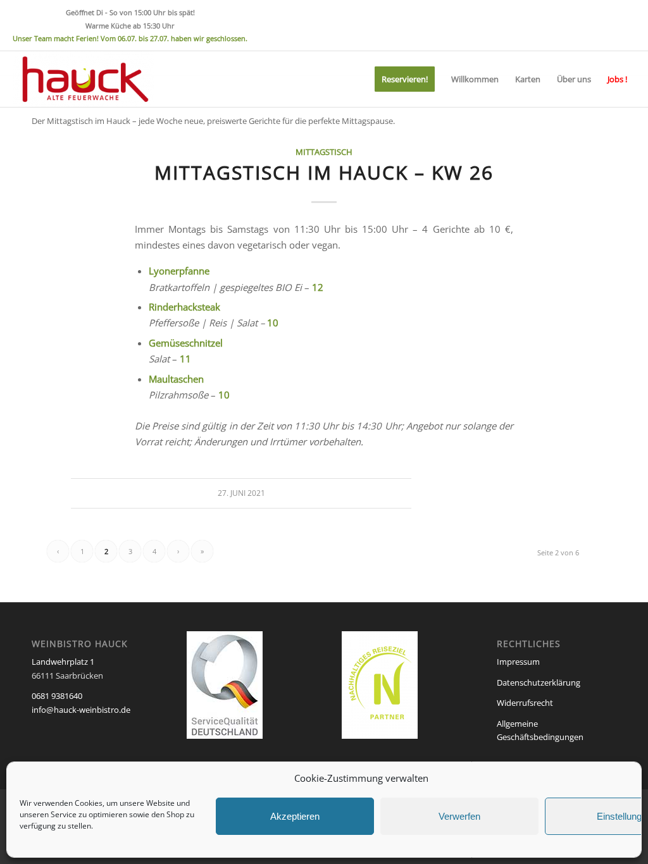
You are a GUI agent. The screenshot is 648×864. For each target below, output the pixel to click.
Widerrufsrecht (525, 702)
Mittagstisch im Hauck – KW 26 (324, 172)
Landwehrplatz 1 (63, 661)
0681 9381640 (57, 695)
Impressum (518, 661)
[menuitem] (404, 79)
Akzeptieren (295, 816)
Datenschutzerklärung (538, 682)
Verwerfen (459, 816)
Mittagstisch (324, 151)
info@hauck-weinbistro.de (81, 709)
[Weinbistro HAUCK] (83, 79)
